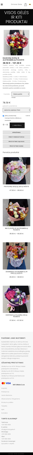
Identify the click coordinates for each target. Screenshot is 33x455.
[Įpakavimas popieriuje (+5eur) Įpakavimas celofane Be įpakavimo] (16, 110)
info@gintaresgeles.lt (8, 429)
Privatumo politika (7, 402)
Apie (2, 409)
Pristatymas (5, 392)
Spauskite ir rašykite (7, 443)
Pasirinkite (7, 94)
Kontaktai (4, 413)
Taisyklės (4, 406)
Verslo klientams (6, 395)
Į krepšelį (17, 125)
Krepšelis (4, 388)
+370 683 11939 (6, 425)
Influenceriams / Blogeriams (10, 399)
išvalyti (13, 97)
